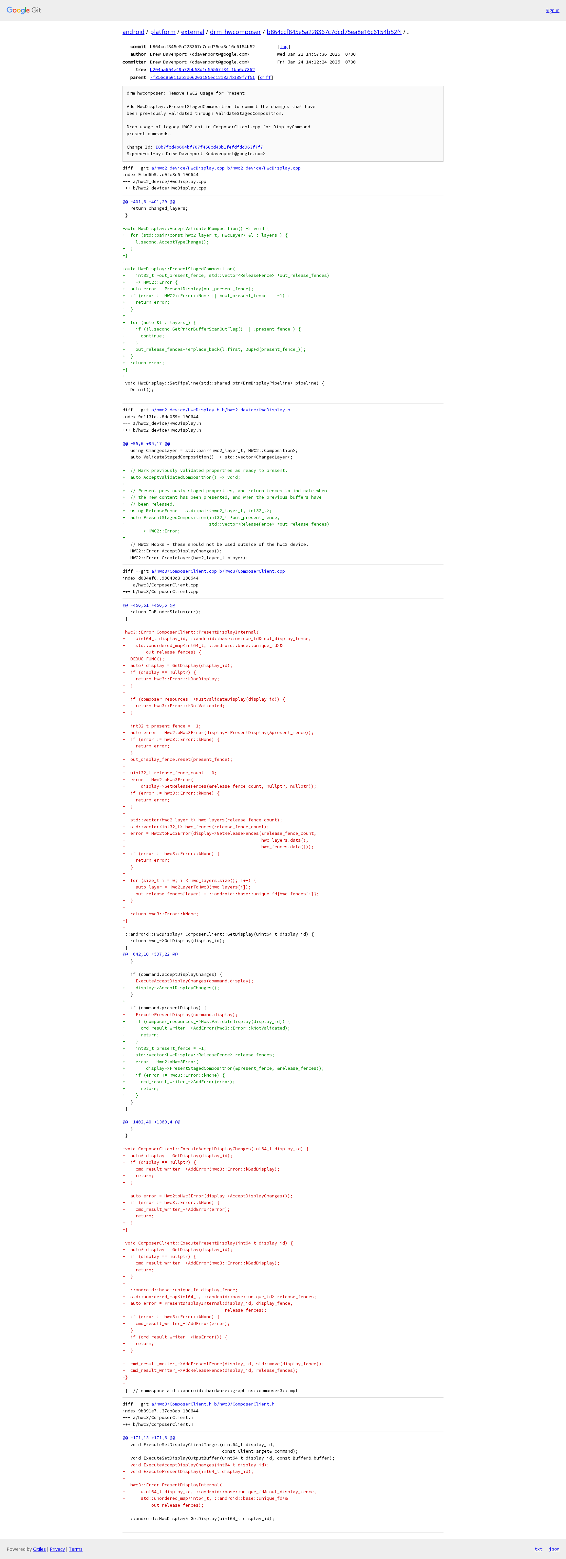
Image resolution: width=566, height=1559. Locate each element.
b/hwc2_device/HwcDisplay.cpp (264, 168)
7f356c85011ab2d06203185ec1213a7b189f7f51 (202, 77)
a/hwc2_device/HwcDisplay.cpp (188, 168)
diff (265, 77)
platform (163, 32)
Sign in (552, 10)
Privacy (57, 1549)
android (133, 32)
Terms (76, 1549)
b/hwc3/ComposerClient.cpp (252, 571)
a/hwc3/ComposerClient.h (181, 1404)
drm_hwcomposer (235, 32)
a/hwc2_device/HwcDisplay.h (185, 410)
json (554, 1549)
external (192, 32)
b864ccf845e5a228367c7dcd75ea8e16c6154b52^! (334, 32)
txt (538, 1549)
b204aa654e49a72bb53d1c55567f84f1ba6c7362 (202, 69)
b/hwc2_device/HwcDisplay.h (256, 410)
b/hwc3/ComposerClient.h (244, 1404)
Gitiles (39, 1549)
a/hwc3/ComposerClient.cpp (184, 571)
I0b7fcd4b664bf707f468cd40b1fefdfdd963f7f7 (209, 147)
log (284, 46)
